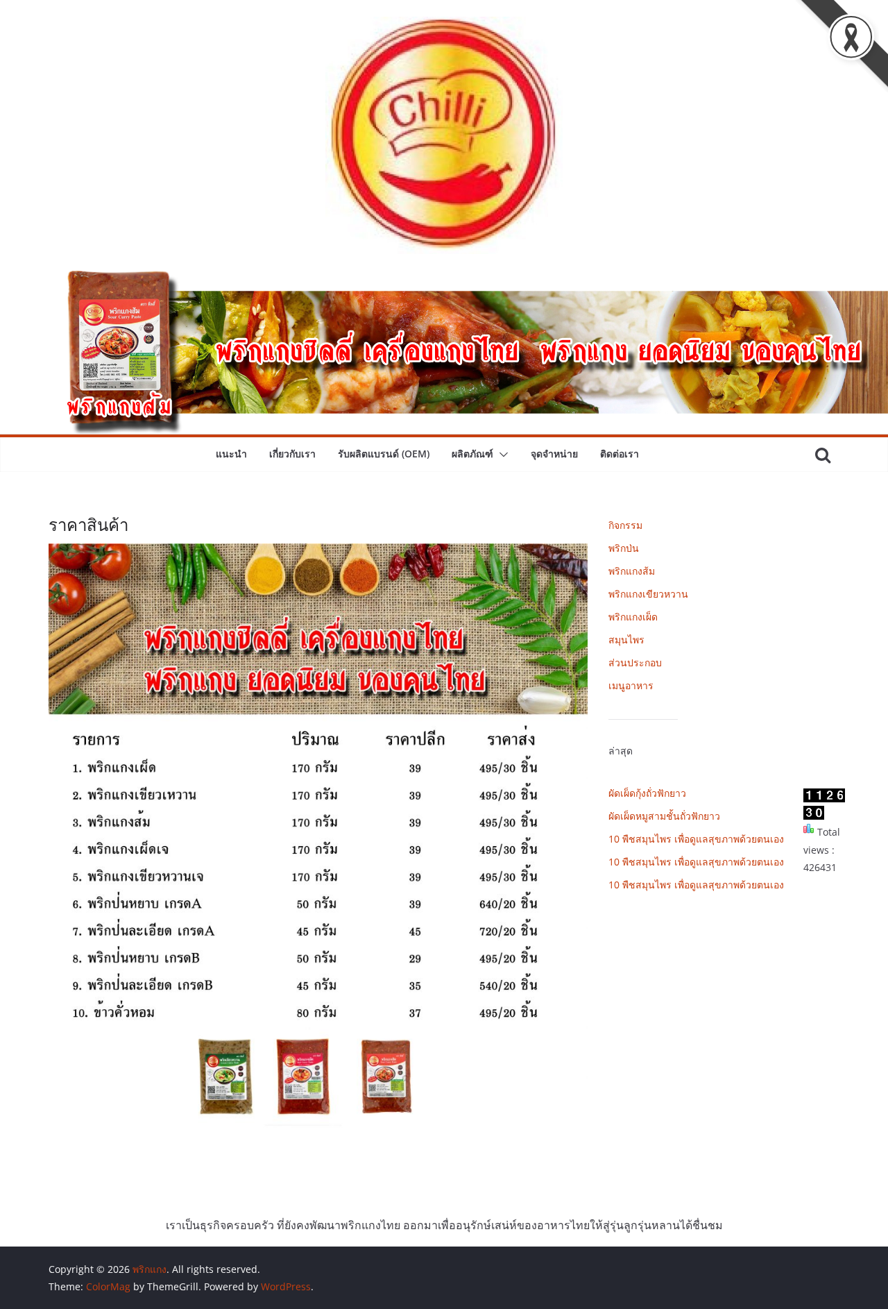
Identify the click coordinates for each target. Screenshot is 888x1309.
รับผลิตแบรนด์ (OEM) (383, 453)
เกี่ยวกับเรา (292, 453)
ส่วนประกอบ (635, 662)
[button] (501, 454)
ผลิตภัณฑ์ (472, 453)
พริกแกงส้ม (631, 570)
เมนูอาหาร (631, 685)
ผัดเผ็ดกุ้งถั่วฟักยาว (647, 793)
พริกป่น (623, 548)
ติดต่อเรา (619, 453)
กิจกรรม (625, 525)
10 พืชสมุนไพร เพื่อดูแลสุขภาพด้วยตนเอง (696, 838)
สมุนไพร (626, 639)
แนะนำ (231, 453)
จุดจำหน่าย (554, 453)
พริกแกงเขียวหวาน (648, 593)
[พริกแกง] (444, 280)
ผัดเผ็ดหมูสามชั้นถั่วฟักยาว (664, 815)
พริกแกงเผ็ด (633, 616)
